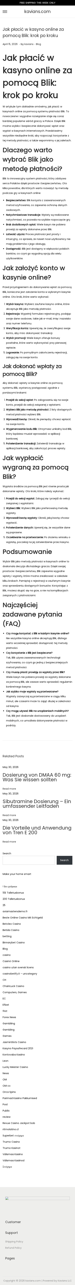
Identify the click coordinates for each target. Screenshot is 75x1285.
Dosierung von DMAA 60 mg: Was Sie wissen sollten (37, 777)
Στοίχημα (7, 1166)
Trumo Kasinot (11, 1148)
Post (5, 1104)
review (6, 1117)
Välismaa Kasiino (13, 1154)
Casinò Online (11, 961)
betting (7, 936)
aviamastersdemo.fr (15, 911)
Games (7, 1036)
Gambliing (9, 1023)
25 (4, 905)
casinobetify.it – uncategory (20, 973)
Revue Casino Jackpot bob (19, 1123)
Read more (9, 788)
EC (4, 998)
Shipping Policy (14, 1241)
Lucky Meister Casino (15, 1067)
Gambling (8, 1029)
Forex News (9, 1017)
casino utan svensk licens (18, 967)
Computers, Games (15, 992)
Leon (5, 1061)
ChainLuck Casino (13, 986)
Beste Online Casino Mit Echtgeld (23, 917)
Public (6, 1110)
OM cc (7, 1085)
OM (5, 1079)
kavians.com (37, 11)
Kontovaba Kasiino (14, 1054)
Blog (38, 44)
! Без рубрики (10, 886)
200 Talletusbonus (14, 899)
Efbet (6, 1005)
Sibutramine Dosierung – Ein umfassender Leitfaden (37, 804)
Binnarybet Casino (14, 942)
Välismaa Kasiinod (13, 1160)
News (6, 1073)
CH (4, 980)
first (5, 1011)
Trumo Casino (11, 1142)
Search (7, 853)
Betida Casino (11, 930)
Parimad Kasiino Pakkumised (20, 1098)
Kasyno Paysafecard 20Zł (18, 1048)
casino (7, 955)
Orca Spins (9, 1092)
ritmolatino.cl (11, 1129)
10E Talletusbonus (13, 892)
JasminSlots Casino (14, 1042)
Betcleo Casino (12, 924)
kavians (28, 44)
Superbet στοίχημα (13, 1135)
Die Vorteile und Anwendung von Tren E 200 (37, 830)
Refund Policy (13, 1248)
